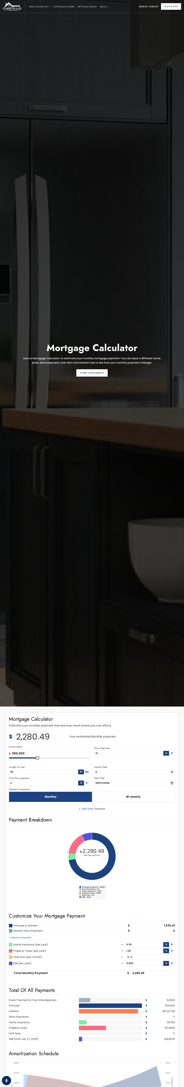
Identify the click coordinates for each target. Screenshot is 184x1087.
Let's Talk (172, 6)
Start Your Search (92, 372)
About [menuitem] (103, 6)
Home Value (15, 747)
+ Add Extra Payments (20, 937)
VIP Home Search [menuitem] (87, 6)
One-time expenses (19, 778)
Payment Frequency (19, 789)
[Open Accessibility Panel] (6, 1081)
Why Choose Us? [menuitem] (39, 6)
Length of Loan (17, 767)
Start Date (99, 778)
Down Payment (102, 748)
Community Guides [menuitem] (64, 6)
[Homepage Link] (12, 6)
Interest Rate (100, 767)
